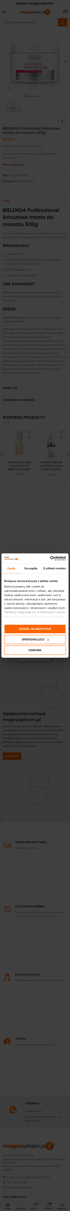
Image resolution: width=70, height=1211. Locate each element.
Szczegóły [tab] (30, 568)
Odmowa (35, 650)
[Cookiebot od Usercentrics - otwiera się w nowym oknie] (50, 558)
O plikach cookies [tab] (54, 568)
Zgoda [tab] (11, 568)
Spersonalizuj (33, 639)
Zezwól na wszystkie (35, 628)
